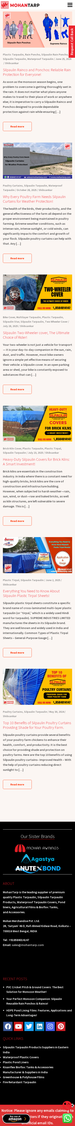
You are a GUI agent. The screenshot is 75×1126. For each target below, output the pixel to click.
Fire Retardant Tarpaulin (19, 1082)
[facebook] (7, 1026)
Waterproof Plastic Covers (21, 1057)
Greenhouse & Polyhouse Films (23, 1077)
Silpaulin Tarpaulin (14, 59)
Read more (17, 126)
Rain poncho (32, 54)
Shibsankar (12, 63)
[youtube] (18, 1026)
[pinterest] (60, 1026)
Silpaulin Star (11, 321)
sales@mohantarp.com (28, 945)
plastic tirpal (53, 448)
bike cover (9, 317)
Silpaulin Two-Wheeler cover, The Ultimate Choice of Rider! (36, 335)
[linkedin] (39, 1026)
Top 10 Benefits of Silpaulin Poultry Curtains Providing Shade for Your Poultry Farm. (37, 725)
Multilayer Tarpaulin (28, 317)
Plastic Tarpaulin (13, 54)
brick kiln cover (12, 448)
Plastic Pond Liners (15, 1062)
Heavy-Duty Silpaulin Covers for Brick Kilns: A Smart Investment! (36, 461)
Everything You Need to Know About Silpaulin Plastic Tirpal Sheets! (31, 593)
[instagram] (50, 1026)
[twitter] (29, 1026)
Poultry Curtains (13, 185)
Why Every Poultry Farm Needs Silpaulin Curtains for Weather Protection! (34, 199)
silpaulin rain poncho (54, 54)
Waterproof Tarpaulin (40, 59)
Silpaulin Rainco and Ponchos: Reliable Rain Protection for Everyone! (37, 72)
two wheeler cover (56, 321)
